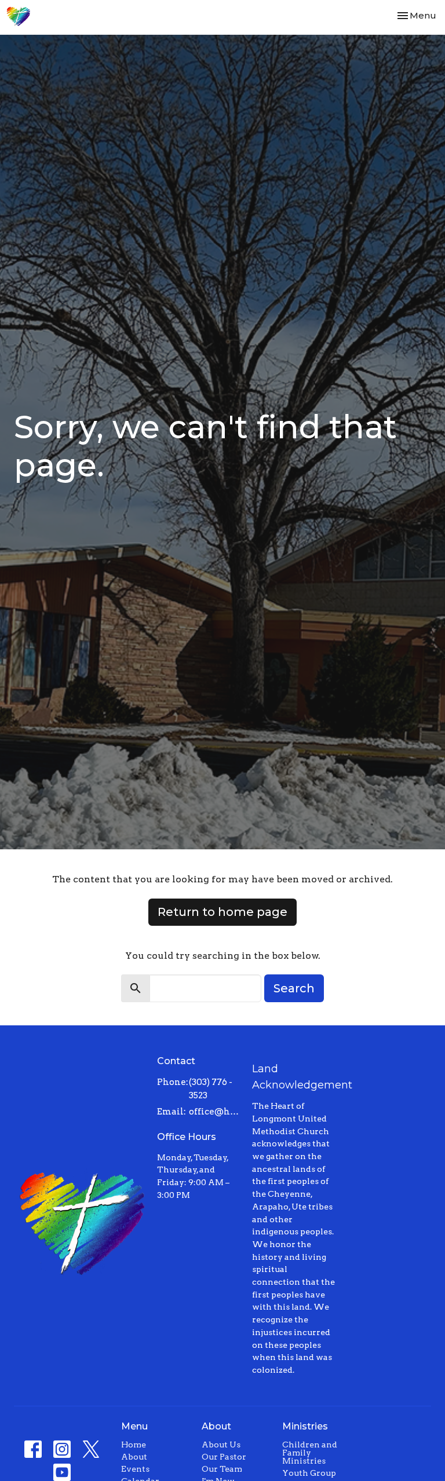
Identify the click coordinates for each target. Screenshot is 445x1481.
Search (294, 988)
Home (133, 1444)
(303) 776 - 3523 (210, 1089)
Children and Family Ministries (309, 1452)
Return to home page (222, 912)
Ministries (305, 1426)
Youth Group (309, 1473)
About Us (221, 1444)
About (134, 1456)
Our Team (222, 1468)
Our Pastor (224, 1456)
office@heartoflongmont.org (214, 1111)
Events (135, 1468)
